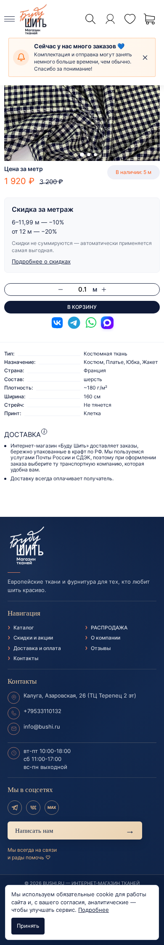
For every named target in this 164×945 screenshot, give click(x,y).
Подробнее (93, 909)
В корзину (82, 307)
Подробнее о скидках (41, 261)
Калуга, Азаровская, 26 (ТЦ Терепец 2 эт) (80, 695)
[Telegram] (15, 807)
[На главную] (82, 545)
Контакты (25, 658)
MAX (52, 807)
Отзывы (101, 648)
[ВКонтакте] (33, 807)
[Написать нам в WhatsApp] (91, 322)
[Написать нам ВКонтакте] (57, 322)
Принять (28, 925)
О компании (105, 637)
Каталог (23, 627)
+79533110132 (42, 711)
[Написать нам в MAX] (107, 322)
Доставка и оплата (37, 648)
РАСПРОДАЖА (109, 627)
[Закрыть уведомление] (145, 57)
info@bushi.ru (42, 726)
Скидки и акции (33, 637)
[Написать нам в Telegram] (74, 322)
